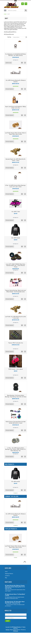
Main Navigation (5, 10)
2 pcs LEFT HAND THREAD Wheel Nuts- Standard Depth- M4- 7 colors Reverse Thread (15, 265)
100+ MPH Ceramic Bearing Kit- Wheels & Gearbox (16, 81)
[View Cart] (26, 3)
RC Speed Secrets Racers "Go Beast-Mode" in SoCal (15, 595)
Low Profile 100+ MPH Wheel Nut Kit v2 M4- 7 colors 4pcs (15, 317)
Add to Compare (25, 63)
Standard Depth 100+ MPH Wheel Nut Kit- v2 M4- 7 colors (16, 159)
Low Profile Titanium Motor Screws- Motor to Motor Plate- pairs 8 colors (15, 133)
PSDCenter (15, 631)
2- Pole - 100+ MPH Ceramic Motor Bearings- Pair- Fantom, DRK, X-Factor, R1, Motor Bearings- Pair (15, 449)
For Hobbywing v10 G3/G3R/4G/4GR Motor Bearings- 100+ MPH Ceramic (15, 54)
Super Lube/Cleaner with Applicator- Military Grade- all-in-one (15, 107)
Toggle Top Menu (15, 0)
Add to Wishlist (22, 63)
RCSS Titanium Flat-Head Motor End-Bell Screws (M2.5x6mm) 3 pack (15, 422)
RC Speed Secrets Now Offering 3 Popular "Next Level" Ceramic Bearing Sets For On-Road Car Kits (15, 587)
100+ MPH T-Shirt (15, 211)
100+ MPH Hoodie (15, 238)
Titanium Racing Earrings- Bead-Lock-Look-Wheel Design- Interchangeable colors (15, 291)
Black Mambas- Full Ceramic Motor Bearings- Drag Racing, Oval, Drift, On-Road (15, 396)
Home (5, 14)
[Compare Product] (22, 3)
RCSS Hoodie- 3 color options (16, 369)
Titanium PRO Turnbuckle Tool (15, 343)
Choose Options (9, 89)
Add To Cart (8, 62)
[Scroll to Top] (25, 562)
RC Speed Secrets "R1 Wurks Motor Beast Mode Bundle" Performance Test (14, 602)
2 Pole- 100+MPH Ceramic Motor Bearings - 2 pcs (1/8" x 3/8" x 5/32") (15, 186)
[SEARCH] (25, 10)
